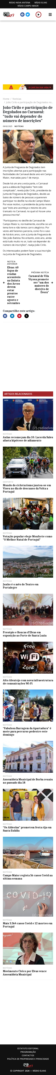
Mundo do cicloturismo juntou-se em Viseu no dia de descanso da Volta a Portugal (27, 488)
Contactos (28, 1055)
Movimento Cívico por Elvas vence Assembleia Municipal (25, 973)
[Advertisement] (28, 50)
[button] (38, 14)
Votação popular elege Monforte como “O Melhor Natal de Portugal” (27, 538)
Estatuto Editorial (28, 1048)
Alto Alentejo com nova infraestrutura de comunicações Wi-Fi (28, 682)
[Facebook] (22, 14)
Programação (28, 1052)
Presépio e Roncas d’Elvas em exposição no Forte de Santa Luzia (25, 634)
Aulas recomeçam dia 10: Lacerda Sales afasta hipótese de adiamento (28, 439)
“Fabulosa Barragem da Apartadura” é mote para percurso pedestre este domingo (27, 731)
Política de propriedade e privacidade (28, 1058)
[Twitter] (28, 14)
